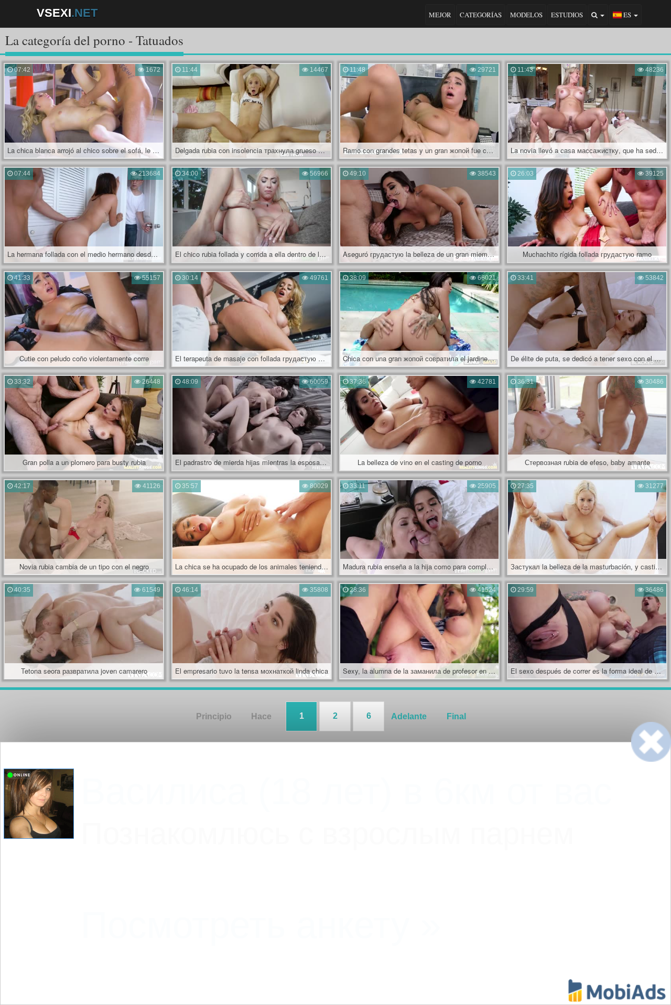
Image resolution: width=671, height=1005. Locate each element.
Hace (261, 716)
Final (456, 716)
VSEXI (67, 12)
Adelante (409, 716)
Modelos (526, 14)
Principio (214, 716)
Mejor (440, 14)
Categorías (481, 14)
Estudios (567, 14)
